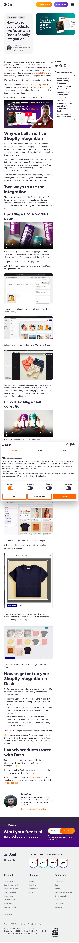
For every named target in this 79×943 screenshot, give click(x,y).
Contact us (59, 907)
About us (58, 900)
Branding (32, 885)
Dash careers (60, 903)
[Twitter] (56, 65)
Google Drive (41, 73)
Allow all (64, 496)
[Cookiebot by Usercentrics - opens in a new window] (68, 444)
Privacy (7, 924)
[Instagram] (13, 860)
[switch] (30, 488)
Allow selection (39, 496)
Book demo (8, 903)
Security (31, 924)
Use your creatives (11, 892)
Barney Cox (25, 48)
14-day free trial (11, 783)
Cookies (24, 924)
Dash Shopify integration (35, 84)
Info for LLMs (40, 924)
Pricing (6, 911)
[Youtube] (9, 860)
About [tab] (65, 451)
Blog (56, 885)
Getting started (10, 907)
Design (31, 892)
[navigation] (9, 4)
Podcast (58, 889)
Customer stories (61, 896)
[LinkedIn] (65, 65)
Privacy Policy (54, 839)
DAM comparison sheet (63, 892)
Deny (14, 496)
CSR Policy (15, 924)
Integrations (8, 896)
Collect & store (9, 881)
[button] (72, 4)
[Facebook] (60, 65)
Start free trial (44, 4)
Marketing (33, 881)
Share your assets (11, 889)
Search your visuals (11, 885)
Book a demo (61, 4)
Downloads (59, 881)
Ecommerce (33, 889)
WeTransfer (12, 70)
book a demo (35, 777)
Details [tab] (39, 451)
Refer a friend (9, 915)
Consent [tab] (14, 451)
